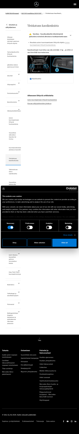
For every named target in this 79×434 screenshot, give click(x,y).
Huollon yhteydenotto (47, 361)
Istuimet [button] (10, 76)
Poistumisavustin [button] (12, 93)
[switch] (30, 227)
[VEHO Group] (36, 4)
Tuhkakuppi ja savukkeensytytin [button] (12, 295)
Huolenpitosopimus (46, 374)
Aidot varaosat (45, 377)
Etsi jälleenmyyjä (27, 365)
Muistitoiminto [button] (12, 102)
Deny (14, 243)
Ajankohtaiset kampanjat (30, 358)
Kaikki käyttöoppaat (12, 13)
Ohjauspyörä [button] (11, 85)
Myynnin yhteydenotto (29, 372)
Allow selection (39, 243)
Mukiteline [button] (10, 285)
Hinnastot (24, 361)
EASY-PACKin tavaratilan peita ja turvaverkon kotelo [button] (13, 259)
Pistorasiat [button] (10, 304)
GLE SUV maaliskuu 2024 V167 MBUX (32, 13)
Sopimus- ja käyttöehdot (11, 421)
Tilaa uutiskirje (7, 368)
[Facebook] (63, 421)
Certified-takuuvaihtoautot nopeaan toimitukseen (10, 362)
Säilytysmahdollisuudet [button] (14, 111)
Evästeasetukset (28, 421)
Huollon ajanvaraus (46, 357)
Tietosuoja (40, 421)
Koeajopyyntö (26, 368)
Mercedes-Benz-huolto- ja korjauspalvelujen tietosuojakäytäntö (49, 386)
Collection (43, 367)
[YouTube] (67, 421)
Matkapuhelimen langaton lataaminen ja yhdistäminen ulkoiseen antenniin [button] (12, 318)
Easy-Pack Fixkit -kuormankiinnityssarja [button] (15, 273)
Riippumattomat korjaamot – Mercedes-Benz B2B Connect (48, 394)
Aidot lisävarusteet (46, 364)
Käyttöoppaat (44, 400)
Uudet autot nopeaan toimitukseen (9, 356)
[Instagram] (71, 421)
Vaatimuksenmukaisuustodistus (49, 381)
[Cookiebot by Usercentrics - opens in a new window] (68, 188)
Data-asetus (50, 421)
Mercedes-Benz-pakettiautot (8, 373)
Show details (68, 235)
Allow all (64, 243)
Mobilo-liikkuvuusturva (48, 371)
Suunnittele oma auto (28, 355)
